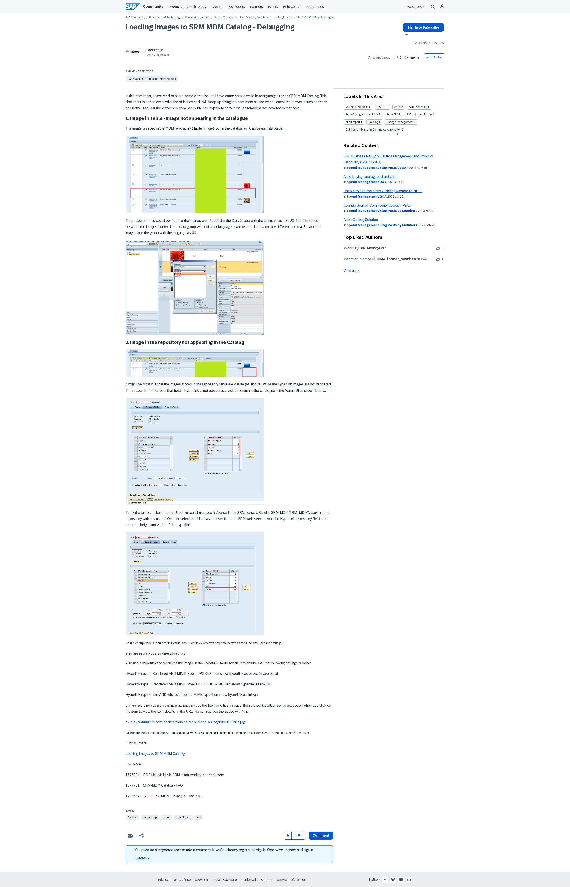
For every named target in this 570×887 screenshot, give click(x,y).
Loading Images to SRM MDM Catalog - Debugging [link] (303, 17)
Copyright (202, 879)
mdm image (183, 817)
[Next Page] (397, 134)
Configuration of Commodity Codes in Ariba (377, 205)
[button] (427, 57)
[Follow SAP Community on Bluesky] (393, 879)
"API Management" (357, 106)
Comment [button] (320, 835)
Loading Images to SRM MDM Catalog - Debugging (210, 27)
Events (273, 6)
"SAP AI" (381, 106)
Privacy (163, 879)
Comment (142, 858)
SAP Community (135, 17)
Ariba (397, 106)
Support (267, 879)
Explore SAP (416, 6)
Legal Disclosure (225, 879)
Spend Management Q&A (367, 182)
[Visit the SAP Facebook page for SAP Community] (385, 879)
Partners (256, 6)
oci (199, 817)
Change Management (400, 122)
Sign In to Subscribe (423, 27)
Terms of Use (181, 879)
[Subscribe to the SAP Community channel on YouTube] (401, 879)
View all (350, 271)
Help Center (292, 6)
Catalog (132, 817)
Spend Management (197, 17)
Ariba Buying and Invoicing (362, 114)
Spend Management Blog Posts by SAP (378, 167)
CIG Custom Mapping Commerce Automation (373, 129)
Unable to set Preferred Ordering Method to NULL (383, 191)
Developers (236, 6)
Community (153, 6)
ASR (409, 114)
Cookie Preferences (291, 879)
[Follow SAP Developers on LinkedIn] (409, 879)
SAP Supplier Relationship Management (152, 78)
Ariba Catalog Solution (361, 220)
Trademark (249, 879)
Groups (216, 6)
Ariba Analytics (418, 106)
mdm (166, 817)
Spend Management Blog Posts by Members (241, 17)
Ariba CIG (392, 114)
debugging (150, 817)
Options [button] (405, 35)
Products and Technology (187, 6)
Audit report (353, 122)
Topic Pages (315, 6)
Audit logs (426, 114)
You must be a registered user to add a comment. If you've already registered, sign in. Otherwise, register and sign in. (224, 850)
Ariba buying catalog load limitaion (370, 177)
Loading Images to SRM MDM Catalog (155, 754)
